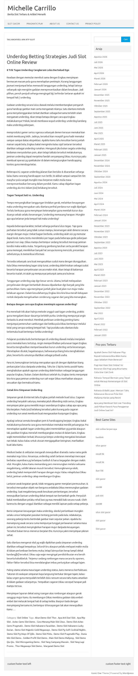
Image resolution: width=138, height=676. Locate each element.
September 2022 (102, 308)
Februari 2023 (101, 280)
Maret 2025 (99, 144)
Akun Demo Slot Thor (45, 618)
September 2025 (102, 111)
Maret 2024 (99, 209)
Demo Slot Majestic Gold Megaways (32, 630)
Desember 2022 (101, 291)
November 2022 (102, 297)
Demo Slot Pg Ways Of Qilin (20, 634)
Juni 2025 (98, 128)
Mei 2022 (98, 313)
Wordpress (128, 673)
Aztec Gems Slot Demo (23, 622)
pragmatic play (35, 24)
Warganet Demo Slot (54, 646)
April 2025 (99, 138)
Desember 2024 (101, 160)
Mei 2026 (98, 67)
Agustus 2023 (100, 248)
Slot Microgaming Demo (28, 642)
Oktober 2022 (101, 302)
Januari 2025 (100, 155)
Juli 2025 (98, 122)
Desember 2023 (101, 226)
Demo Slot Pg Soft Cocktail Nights (68, 630)
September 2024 (102, 177)
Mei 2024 (98, 198)
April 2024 (99, 204)
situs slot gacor (103, 512)
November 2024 (102, 166)
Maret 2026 (99, 78)
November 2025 (102, 100)
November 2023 (102, 231)
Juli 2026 (98, 62)
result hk (100, 454)
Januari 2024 (100, 220)
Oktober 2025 (101, 106)
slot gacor (101, 479)
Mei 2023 (98, 264)
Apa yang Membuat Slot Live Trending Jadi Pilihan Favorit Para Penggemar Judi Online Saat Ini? (112, 406)
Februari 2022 (101, 329)
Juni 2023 (98, 258)
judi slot (100, 495)
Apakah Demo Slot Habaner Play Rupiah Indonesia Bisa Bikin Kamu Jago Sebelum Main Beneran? (110, 356)
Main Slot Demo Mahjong (61, 638)
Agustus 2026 (100, 57)
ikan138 (99, 470)
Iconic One (96, 673)
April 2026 (99, 73)
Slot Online (22, 618)
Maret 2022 (99, 324)
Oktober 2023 (101, 237)
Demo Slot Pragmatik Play (66, 634)
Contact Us (72, 24)
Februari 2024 (101, 215)
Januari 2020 (100, 335)
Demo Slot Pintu (44, 634)
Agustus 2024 (100, 182)
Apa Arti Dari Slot (66, 618)
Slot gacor (101, 529)
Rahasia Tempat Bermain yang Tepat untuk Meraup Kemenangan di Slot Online (112, 381)
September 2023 (102, 242)
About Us (55, 24)
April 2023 (99, 269)
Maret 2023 (99, 275)
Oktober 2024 (101, 171)
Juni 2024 (98, 193)
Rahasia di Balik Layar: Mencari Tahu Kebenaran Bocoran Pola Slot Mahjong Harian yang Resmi (111, 394)
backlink (100, 437)
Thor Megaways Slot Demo (28, 646)
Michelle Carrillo (32, 7)
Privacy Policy (92, 24)
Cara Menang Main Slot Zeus (51, 622)
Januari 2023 (100, 286)
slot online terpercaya (106, 429)
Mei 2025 (98, 133)
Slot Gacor (14, 24)
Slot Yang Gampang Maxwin (55, 642)
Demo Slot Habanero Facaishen (40, 626)
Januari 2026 (100, 89)
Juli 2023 (98, 253)
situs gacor (101, 445)
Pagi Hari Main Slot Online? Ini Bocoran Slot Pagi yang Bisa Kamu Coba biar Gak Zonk (110, 369)
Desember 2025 (101, 95)
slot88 (99, 487)
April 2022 (99, 318)
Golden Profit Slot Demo (35, 638)
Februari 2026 (101, 84)
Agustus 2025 (100, 117)
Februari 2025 (101, 149)
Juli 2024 (98, 188)
